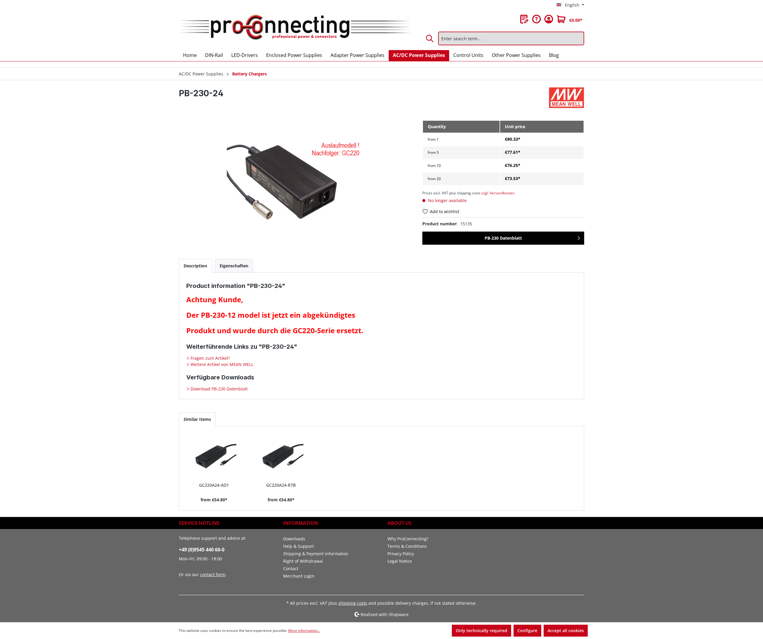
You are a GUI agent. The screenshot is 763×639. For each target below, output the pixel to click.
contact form (212, 574)
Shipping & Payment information (315, 553)
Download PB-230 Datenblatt (218, 389)
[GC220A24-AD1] (214, 456)
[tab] (195, 265)
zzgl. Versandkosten (497, 193)
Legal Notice (399, 561)
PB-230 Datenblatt (503, 238)
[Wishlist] (524, 19)
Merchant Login (298, 576)
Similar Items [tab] (197, 419)
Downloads (294, 539)
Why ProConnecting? (407, 539)
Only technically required (481, 630)
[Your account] (548, 19)
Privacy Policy (400, 553)
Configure (527, 630)
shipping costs (352, 603)
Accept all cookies (566, 630)
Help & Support (298, 546)
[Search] (430, 38)
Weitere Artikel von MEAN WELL (221, 364)
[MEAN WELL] (566, 97)
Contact (290, 568)
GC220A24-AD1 (214, 485)
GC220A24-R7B (281, 485)
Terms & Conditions (407, 546)
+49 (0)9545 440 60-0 (201, 549)
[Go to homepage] (294, 28)
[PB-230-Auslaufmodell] (294, 184)
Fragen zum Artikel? (209, 358)
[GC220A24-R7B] (281, 456)
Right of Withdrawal (303, 561)
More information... (304, 630)
